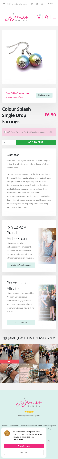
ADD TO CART (35, 142)
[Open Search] (45, 17)
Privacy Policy (47, 429)
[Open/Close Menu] (53, 17)
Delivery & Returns (36, 425)
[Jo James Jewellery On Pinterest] (37, 3)
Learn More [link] (18, 439)
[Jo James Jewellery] (17, 17)
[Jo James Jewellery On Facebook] (32, 3)
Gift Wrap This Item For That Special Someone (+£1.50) (29, 132)
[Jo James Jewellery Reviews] (29, 412)
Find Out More (44, 95)
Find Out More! (20, 322)
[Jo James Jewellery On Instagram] (42, 3)
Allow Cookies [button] (24, 446)
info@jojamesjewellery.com (29, 415)
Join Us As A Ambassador (21, 265)
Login (52, 4)
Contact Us (6, 425)
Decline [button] (23, 452)
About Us (15, 425)
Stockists (24, 425)
